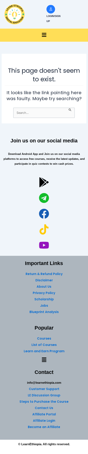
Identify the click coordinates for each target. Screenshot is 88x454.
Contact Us (44, 408)
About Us (44, 286)
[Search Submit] (70, 110)
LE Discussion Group (44, 395)
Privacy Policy (44, 293)
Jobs (44, 305)
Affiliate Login (44, 420)
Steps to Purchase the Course (44, 401)
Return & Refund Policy (44, 274)
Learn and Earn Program (44, 351)
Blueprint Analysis (44, 312)
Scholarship (44, 299)
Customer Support (44, 389)
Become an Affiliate (44, 427)
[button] (44, 35)
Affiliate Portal (44, 414)
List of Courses (44, 344)
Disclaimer (44, 280)
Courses (44, 338)
